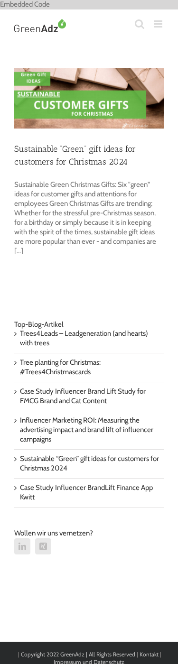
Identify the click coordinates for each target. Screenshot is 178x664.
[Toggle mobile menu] (159, 24)
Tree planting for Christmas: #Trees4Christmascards (60, 367)
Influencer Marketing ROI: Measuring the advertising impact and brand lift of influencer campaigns (86, 429)
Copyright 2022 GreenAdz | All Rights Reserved (79, 654)
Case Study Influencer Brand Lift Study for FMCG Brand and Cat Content (83, 396)
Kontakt (149, 654)
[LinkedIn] (22, 546)
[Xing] (43, 546)
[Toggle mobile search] (139, 24)
